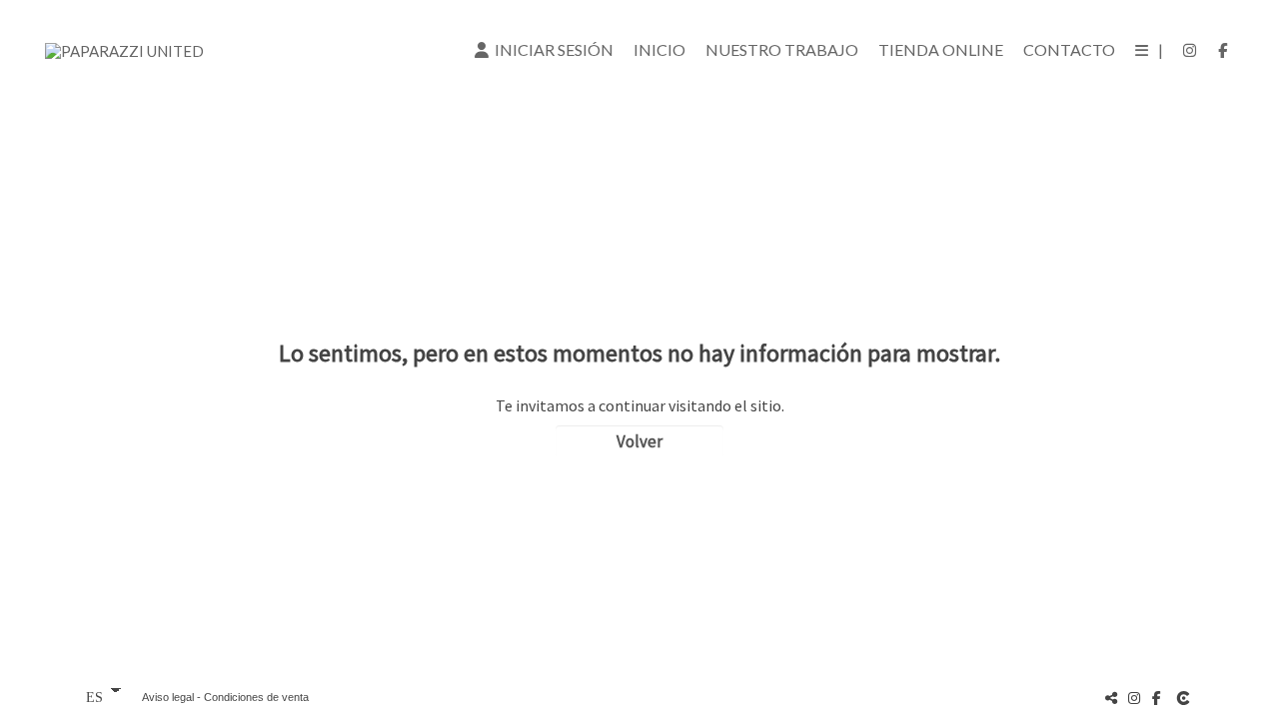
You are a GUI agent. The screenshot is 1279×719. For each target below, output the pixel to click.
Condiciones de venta (256, 697)
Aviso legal (168, 697)
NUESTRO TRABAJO (781, 49)
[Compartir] (1111, 697)
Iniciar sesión (551, 49)
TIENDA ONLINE (940, 49)
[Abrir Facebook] (1223, 50)
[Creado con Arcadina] (1185, 697)
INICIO (659, 49)
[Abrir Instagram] (1190, 50)
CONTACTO (1069, 49)
